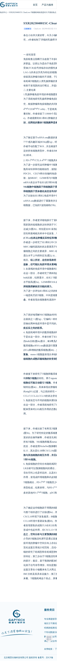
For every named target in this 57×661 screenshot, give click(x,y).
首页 (35, 5)
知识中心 (3, 12)
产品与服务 (47, 5)
